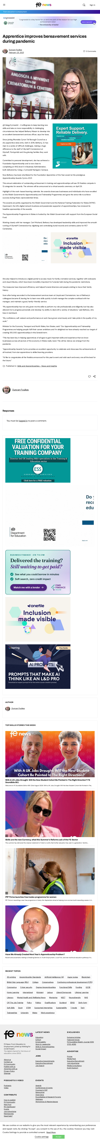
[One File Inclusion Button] (73, 262)
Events (6, 1109)
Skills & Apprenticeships (45, 1047)
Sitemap (7, 1073)
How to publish (9, 1100)
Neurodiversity (75, 997)
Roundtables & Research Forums (48, 1097)
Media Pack (71, 1059)
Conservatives (48, 982)
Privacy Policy (9, 1071)
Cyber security (26, 987)
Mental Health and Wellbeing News (31, 997)
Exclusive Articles (73, 1037)
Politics (38, 1002)
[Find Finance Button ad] (37, 572)
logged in (23, 420)
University (25, 1013)
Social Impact (41, 1049)
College (35, 982)
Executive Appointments (45, 1061)
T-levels (74, 1008)
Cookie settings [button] (42, 1136)
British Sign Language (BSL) (18, 982)
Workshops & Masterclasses (47, 1102)
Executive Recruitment (44, 1063)
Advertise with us (10, 1069)
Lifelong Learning (82, 992)
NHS (86, 997)
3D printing (11, 977)
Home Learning (13, 992)
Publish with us (9, 1066)
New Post (7, 1104)
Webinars (39, 1099)
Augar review (72, 977)
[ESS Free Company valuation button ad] (37, 460)
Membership (9, 1114)
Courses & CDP (42, 1090)
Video (6, 1088)
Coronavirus (12, 987)
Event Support (72, 1068)
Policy (29, 1002)
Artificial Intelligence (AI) (54, 977)
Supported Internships (43, 1008)
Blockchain (86, 977)
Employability (41, 1042)
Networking (40, 1092)
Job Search (40, 1066)
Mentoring (53, 997)
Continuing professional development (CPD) (74, 982)
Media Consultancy (74, 1066)
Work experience (48, 1013)
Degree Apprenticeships (46, 987)
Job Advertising (73, 1063)
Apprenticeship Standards (30, 977)
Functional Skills (65, 987)
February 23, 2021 (16, 52)
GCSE (88, 987)
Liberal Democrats (63, 992)
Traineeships (12, 1013)
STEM (28, 1008)
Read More (51, 1132)
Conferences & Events (44, 1088)
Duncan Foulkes (15, 50)
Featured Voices (73, 1040)
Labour (50, 992)
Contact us (8, 1062)
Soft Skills (10, 1008)
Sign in (92, 5)
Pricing (69, 1056)
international (28, 992)
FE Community (9, 1064)
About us (7, 1060)
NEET (63, 997)
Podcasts (7, 1085)
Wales (34, 1013)
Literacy (10, 997)
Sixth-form (82, 1002)
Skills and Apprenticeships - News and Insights (37, 366)
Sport (20, 1008)
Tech (83, 1008)
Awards (38, 1085)
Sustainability (61, 1008)
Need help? (8, 1116)
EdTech (38, 1040)
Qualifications (50, 1002)
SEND (72, 1002)
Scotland (63, 1002)
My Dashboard (9, 1107)
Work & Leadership (43, 1044)
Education (39, 1037)
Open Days (40, 1095)
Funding (79, 987)
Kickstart (39, 992)
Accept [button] (58, 1137)
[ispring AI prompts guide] (37, 666)
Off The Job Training (15, 1002)
